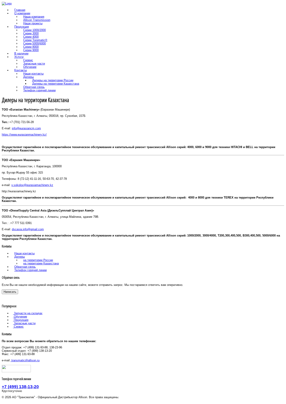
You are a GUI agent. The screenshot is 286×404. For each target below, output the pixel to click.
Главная (19, 10)
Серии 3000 (31, 33)
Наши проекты (32, 23)
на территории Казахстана (41, 263)
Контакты (20, 70)
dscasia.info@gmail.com (28, 229)
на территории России (38, 260)
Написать (10, 291)
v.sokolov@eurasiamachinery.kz (32, 185)
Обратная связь (34, 87)
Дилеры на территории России (52, 80)
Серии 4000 (31, 36)
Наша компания (33, 16)
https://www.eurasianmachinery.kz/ (24, 134)
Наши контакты (33, 73)
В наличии (21, 53)
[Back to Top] (3, 400)
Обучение (29, 67)
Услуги (18, 57)
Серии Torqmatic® (35, 40)
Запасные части (34, 63)
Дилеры (28, 77)
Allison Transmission (36, 20)
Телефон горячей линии (39, 90)
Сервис (28, 60)
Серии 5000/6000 (34, 43)
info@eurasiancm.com (26, 128)
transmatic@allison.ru (25, 360)
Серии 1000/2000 (34, 30)
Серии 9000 (31, 50)
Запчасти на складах (27, 313)
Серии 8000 (31, 46)
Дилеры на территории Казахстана (55, 83)
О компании (22, 13)
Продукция (21, 26)
